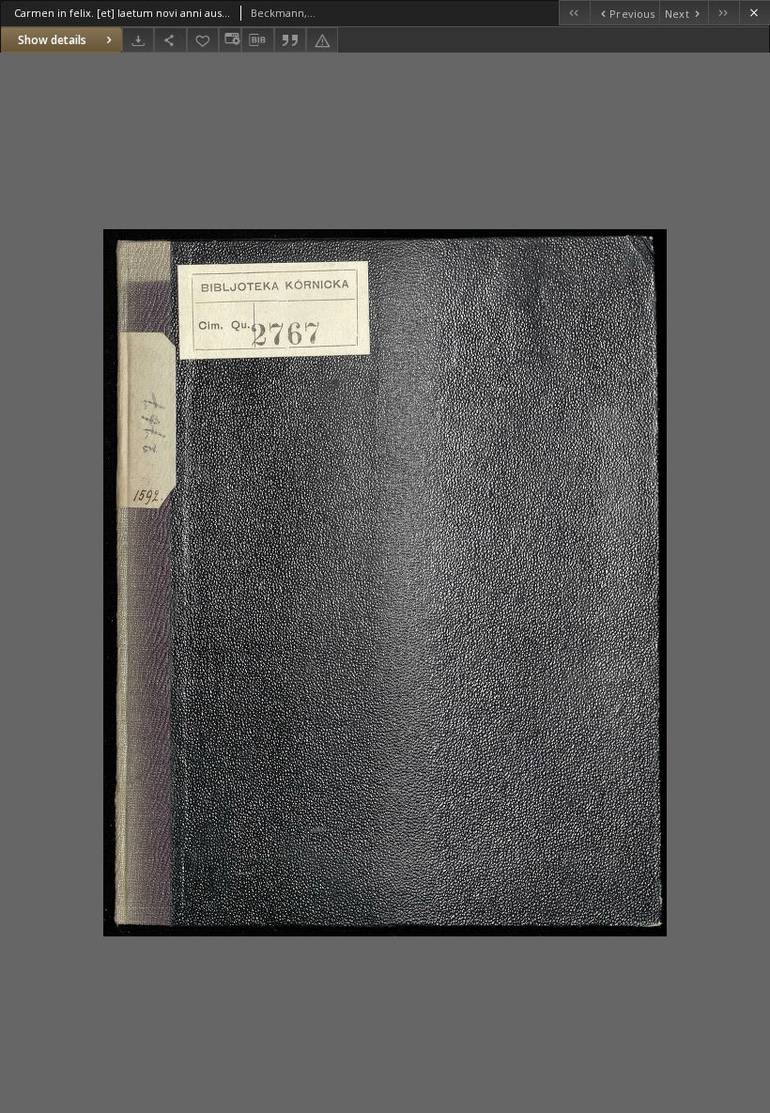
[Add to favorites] (203, 40)
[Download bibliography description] (257, 40)
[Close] (754, 12)
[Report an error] (322, 40)
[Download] (138, 40)
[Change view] (230, 40)
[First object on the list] (574, 12)
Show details (52, 40)
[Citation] (290, 40)
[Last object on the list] (723, 12)
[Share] (170, 40)
